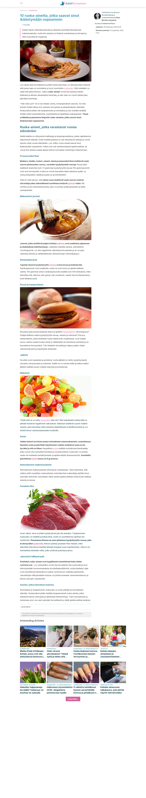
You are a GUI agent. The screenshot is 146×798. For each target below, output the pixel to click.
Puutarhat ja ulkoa (27, 685)
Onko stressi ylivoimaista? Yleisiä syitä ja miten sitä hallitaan (57, 654)
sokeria (60, 243)
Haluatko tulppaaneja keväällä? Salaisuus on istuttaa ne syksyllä (32, 690)
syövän (71, 183)
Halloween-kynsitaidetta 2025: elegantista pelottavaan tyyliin (59, 690)
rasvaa (52, 265)
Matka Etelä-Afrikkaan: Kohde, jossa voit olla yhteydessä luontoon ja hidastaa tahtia (32, 654)
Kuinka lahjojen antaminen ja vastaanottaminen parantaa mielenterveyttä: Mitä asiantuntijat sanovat (111, 654)
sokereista (45, 420)
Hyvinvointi (51, 649)
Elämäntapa (24, 649)
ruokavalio (68, 88)
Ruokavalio (23, 10)
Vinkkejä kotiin (106, 685)
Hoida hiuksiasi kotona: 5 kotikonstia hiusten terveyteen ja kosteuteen (86, 654)
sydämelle (38, 543)
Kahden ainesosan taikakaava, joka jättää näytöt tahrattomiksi (112, 690)
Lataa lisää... (73, 699)
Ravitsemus (33, 10)
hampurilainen (69, 332)
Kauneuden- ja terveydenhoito (86, 649)
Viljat (35, 565)
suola (55, 448)
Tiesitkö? (104, 649)
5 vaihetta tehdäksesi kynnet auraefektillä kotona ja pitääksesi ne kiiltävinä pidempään (86, 690)
